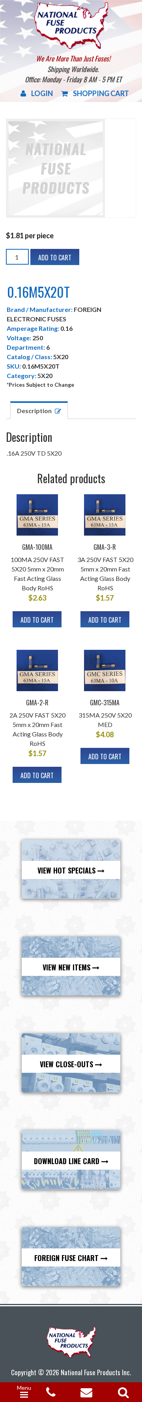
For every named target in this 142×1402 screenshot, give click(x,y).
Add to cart (54, 257)
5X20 (44, 375)
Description (34, 410)
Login (42, 93)
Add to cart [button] (37, 620)
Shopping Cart (101, 93)
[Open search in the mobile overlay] (122, 1389)
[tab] (39, 410)
